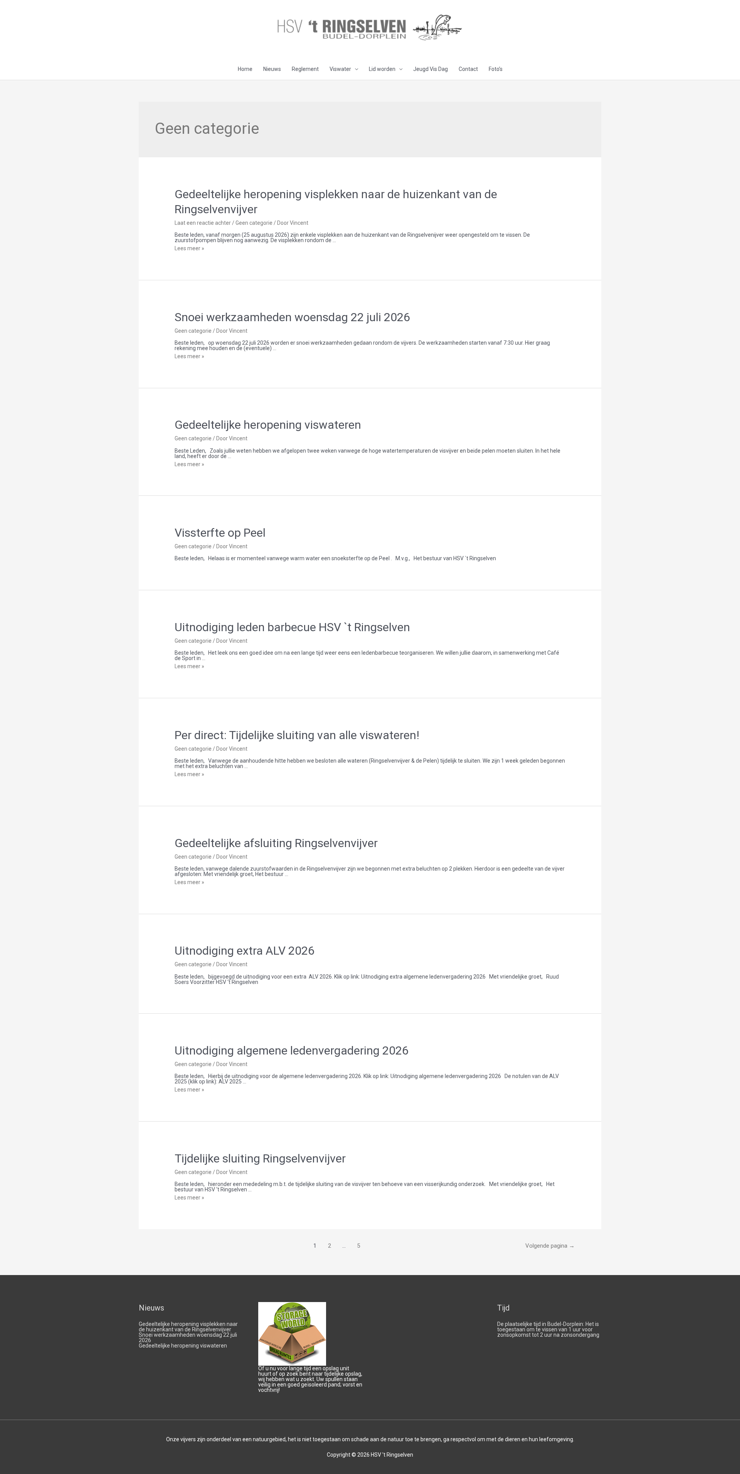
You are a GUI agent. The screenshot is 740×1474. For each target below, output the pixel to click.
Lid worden (382, 69)
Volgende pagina (550, 1245)
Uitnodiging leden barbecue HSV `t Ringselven (292, 627)
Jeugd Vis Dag (430, 69)
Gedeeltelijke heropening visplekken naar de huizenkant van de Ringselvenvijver (188, 1326)
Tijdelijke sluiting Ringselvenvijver (260, 1158)
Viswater (340, 69)
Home (245, 69)
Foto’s (496, 69)
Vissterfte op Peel (220, 532)
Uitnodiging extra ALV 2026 (244, 950)
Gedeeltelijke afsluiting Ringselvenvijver (276, 843)
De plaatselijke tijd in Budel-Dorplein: (540, 1324)
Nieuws (272, 69)
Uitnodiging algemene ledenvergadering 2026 (292, 1050)
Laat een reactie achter (203, 223)
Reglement (305, 69)
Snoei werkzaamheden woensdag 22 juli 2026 (292, 317)
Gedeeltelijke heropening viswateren (268, 424)
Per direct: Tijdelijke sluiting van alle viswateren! (297, 735)
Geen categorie (253, 223)
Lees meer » (189, 248)
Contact (468, 69)
